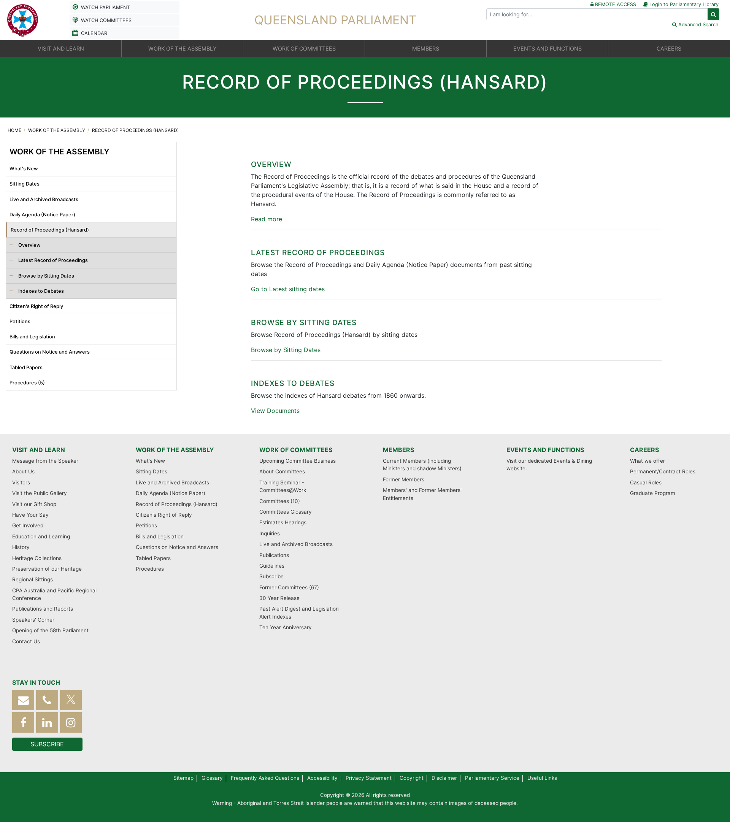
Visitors (21, 482)
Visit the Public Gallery (39, 493)
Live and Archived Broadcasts (44, 199)
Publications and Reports (42, 609)
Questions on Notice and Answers (50, 352)
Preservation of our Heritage (47, 569)
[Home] (23, 19)
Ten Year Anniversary (285, 627)
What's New (24, 168)
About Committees (282, 471)
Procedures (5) (27, 383)
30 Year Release (279, 598)
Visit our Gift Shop (34, 504)
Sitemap (183, 778)
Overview (29, 245)
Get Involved (27, 525)
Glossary (212, 778)
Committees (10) (279, 501)
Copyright (412, 778)
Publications (274, 555)
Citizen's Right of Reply (36, 306)
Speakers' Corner (33, 620)
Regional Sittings (32, 579)
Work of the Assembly (57, 130)
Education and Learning (41, 536)
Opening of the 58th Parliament (50, 630)
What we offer (647, 461)
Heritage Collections (37, 558)
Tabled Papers (26, 367)
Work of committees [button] (304, 48)
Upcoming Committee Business (297, 461)
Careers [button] (669, 48)
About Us (23, 471)
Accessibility (322, 778)
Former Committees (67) (289, 587)
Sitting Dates (25, 184)
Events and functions (545, 450)
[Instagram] (71, 723)
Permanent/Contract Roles (662, 471)
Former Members (403, 479)
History (21, 547)
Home (15, 130)
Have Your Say (30, 515)
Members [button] (425, 48)
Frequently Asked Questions (265, 778)
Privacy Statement (369, 778)
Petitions (20, 321)
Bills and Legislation (32, 337)
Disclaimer (444, 778)
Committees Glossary (285, 512)
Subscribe (271, 576)
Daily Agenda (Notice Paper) (42, 214)
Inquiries (269, 533)
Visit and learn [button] (61, 48)
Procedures (150, 569)
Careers (644, 450)
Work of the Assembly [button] (182, 48)
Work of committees (295, 450)
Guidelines (271, 566)
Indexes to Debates (40, 291)
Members (398, 450)
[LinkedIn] (47, 723)
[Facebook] (23, 723)
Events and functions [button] (547, 48)
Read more (266, 219)
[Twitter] (71, 700)
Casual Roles (646, 482)
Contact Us (26, 641)
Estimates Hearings (282, 522)
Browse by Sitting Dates (45, 276)
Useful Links (542, 778)
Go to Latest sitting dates (288, 289)
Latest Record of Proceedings (52, 260)
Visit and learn (38, 450)
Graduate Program (652, 493)
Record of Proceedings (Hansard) (135, 130)
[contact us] (23, 700)
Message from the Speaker (45, 461)
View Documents (275, 410)
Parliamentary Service (492, 778)
